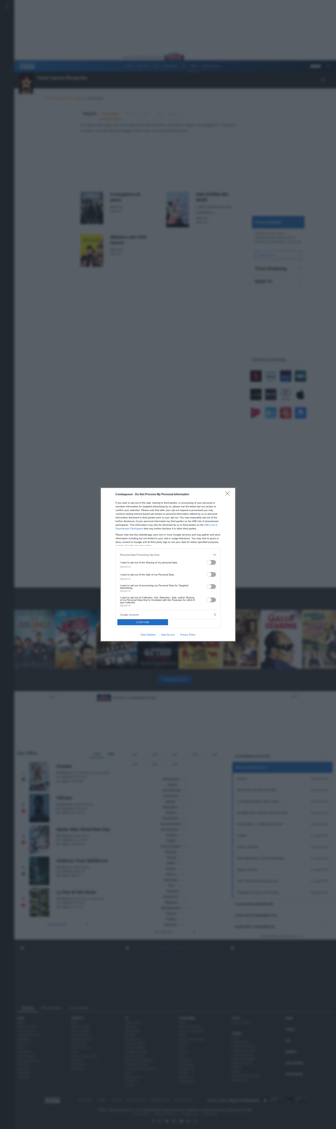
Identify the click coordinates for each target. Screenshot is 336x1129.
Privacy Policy (187, 634)
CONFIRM (142, 622)
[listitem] (168, 555)
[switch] (211, 562)
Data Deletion (148, 634)
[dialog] (168, 564)
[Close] (228, 494)
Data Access (168, 634)
